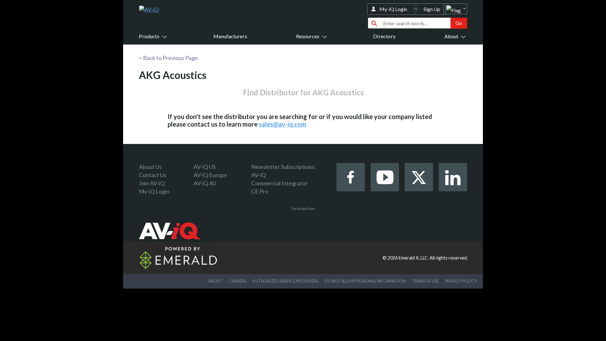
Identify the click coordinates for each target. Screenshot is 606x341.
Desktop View (303, 208)
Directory (384, 36)
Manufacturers (230, 36)
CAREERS (237, 281)
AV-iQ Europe (210, 174)
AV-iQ (258, 174)
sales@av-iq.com (282, 124)
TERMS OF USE (425, 281)
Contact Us (152, 174)
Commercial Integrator (279, 183)
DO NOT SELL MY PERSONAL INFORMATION (365, 281)
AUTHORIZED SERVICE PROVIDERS (285, 281)
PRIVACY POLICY (461, 281)
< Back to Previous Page (168, 57)
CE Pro (259, 191)
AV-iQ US (204, 166)
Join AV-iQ (151, 183)
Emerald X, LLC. (414, 257)
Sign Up (432, 9)
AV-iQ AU (204, 183)
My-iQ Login (393, 9)
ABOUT (215, 281)
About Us (150, 166)
